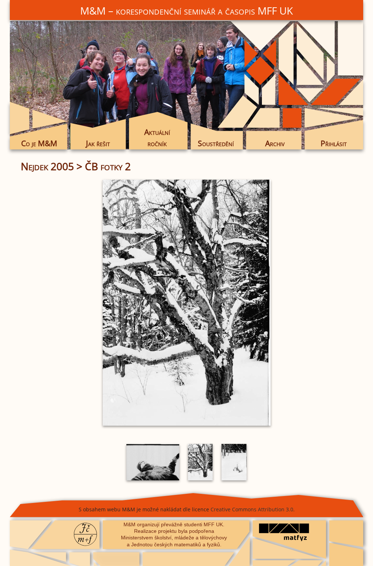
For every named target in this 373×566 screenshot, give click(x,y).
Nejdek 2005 (47, 166)
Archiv (274, 143)
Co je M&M (39, 143)
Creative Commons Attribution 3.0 (252, 509)
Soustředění (216, 143)
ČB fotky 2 (108, 166)
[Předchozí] (75, 303)
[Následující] (297, 303)
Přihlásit (334, 143)
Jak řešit (98, 143)
